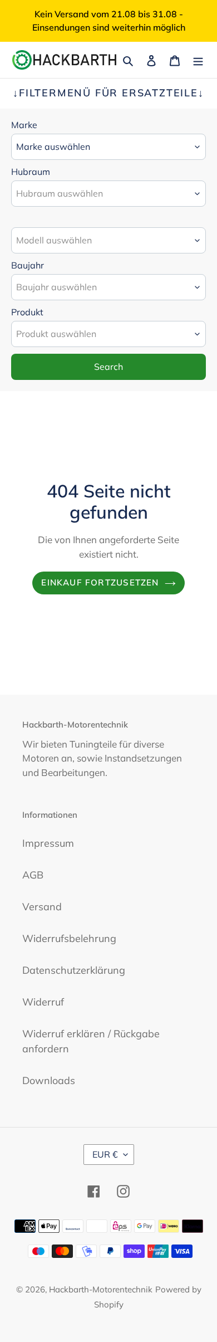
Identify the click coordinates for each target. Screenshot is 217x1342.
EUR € (105, 1154)
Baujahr (27, 265)
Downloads (48, 1080)
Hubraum (30, 172)
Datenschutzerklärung (73, 970)
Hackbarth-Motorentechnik (100, 1289)
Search (108, 366)
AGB (32, 874)
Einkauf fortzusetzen (100, 582)
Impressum (48, 843)
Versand (42, 906)
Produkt (27, 312)
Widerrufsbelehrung (69, 938)
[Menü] (198, 60)
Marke (24, 125)
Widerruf (43, 1001)
